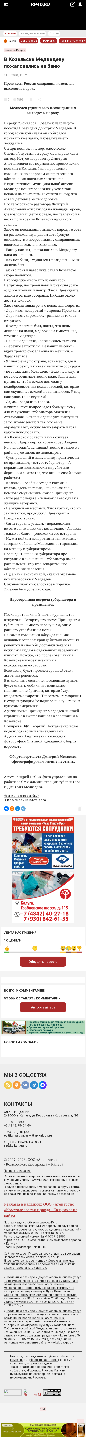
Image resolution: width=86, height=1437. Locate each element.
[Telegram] (23, 808)
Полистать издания (17, 1170)
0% (6, 948)
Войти (80, 4)
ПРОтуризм (49, 40)
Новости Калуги (15, 50)
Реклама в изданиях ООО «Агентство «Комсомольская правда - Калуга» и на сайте (40, 1210)
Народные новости (32, 33)
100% (35, 948)
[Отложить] (31, 99)
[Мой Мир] (17, 808)
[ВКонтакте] (6, 808)
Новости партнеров (44, 1359)
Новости (10, 33)
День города (29, 40)
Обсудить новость (43, 962)
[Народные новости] (72, 4)
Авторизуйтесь (43, 1007)
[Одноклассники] (12, 808)
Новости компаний (21, 1042)
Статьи (54, 33)
